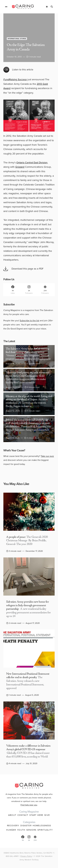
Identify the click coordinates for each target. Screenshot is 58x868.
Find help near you (29, 804)
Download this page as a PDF (28, 268)
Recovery (13, 825)
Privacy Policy (26, 856)
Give (47, 815)
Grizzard (19, 167)
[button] (6, 7)
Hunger (11, 829)
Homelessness (42, 825)
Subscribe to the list (29, 320)
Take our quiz (47, 456)
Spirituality (45, 829)
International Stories (17, 39)
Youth (21, 829)
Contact (22, 815)
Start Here (36, 815)
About (12, 815)
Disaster (26, 825)
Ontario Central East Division (31, 162)
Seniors (31, 829)
